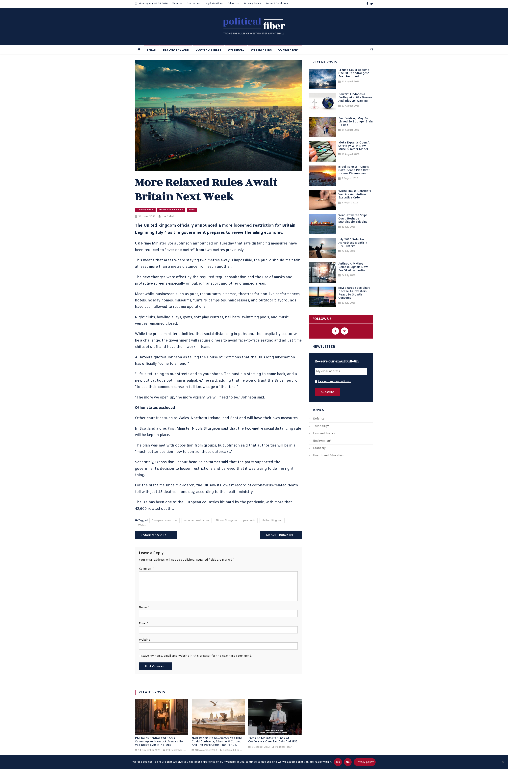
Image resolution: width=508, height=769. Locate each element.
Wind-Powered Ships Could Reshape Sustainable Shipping (353, 219)
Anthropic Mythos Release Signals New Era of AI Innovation (353, 267)
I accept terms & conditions (334, 381)
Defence (318, 419)
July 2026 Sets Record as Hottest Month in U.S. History (353, 243)
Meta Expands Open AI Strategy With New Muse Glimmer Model (354, 146)
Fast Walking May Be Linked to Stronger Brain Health (355, 122)
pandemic (249, 520)
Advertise (233, 3)
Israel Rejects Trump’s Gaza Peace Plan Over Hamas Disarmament (353, 170)
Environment (322, 441)
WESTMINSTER (261, 50)
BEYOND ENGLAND (176, 50)
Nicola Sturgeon (226, 520)
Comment (146, 569)
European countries (164, 520)
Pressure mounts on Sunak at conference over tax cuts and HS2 (273, 740)
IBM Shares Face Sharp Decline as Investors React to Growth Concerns (354, 293)
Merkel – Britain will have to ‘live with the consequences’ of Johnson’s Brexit (284, 535)
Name (144, 607)
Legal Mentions (214, 3)
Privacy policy (365, 762)
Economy (319, 448)
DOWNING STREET (208, 50)
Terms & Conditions (277, 3)
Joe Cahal (168, 216)
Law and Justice (324, 433)
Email (143, 624)
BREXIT (152, 50)
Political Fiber (174, 750)
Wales (142, 525)
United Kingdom (272, 520)
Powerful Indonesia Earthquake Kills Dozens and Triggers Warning (355, 98)
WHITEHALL (236, 50)
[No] (503, 762)
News (192, 209)
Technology (321, 426)
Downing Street (145, 209)
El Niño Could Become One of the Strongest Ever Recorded (353, 74)
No (348, 762)
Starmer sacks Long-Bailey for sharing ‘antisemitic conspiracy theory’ (160, 535)
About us (177, 3)
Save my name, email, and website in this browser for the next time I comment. (197, 656)
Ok (338, 762)
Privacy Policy (252, 3)
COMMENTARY (288, 50)
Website (144, 640)
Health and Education (171, 209)
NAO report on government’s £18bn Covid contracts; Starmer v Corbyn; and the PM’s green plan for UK (217, 742)
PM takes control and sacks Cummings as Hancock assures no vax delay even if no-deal (159, 742)
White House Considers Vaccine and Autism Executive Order (354, 195)
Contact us (193, 3)
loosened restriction (197, 520)
